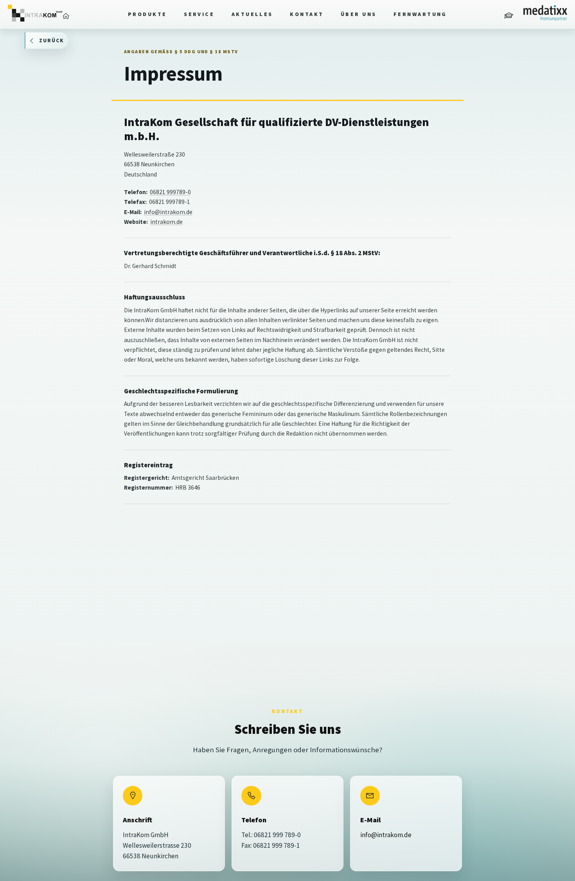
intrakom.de (166, 221)
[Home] (66, 16)
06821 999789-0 (170, 192)
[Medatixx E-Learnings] (509, 16)
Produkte (147, 14)
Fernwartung (420, 14)
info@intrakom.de (168, 212)
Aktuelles (252, 14)
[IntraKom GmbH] (35, 13)
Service (199, 14)
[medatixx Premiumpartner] (545, 13)
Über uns (359, 14)
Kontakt (306, 14)
